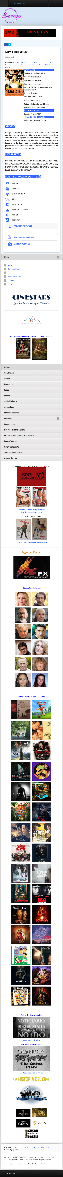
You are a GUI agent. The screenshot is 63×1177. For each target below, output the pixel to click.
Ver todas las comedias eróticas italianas (31, 542)
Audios (10, 265)
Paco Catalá (31, 65)
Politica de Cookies (39, 1164)
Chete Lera (43, 62)
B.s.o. (10, 284)
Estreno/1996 (43, 65)
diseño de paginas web (42, 1160)
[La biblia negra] (30, 33)
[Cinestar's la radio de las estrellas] (31, 300)
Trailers (11, 280)
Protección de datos (23, 1164)
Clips (9, 273)
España (22, 62)
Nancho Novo (32, 62)
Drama (16, 62)
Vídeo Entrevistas (14, 276)
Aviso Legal (8, 1164)
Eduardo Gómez (19, 65)
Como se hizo (13, 269)
